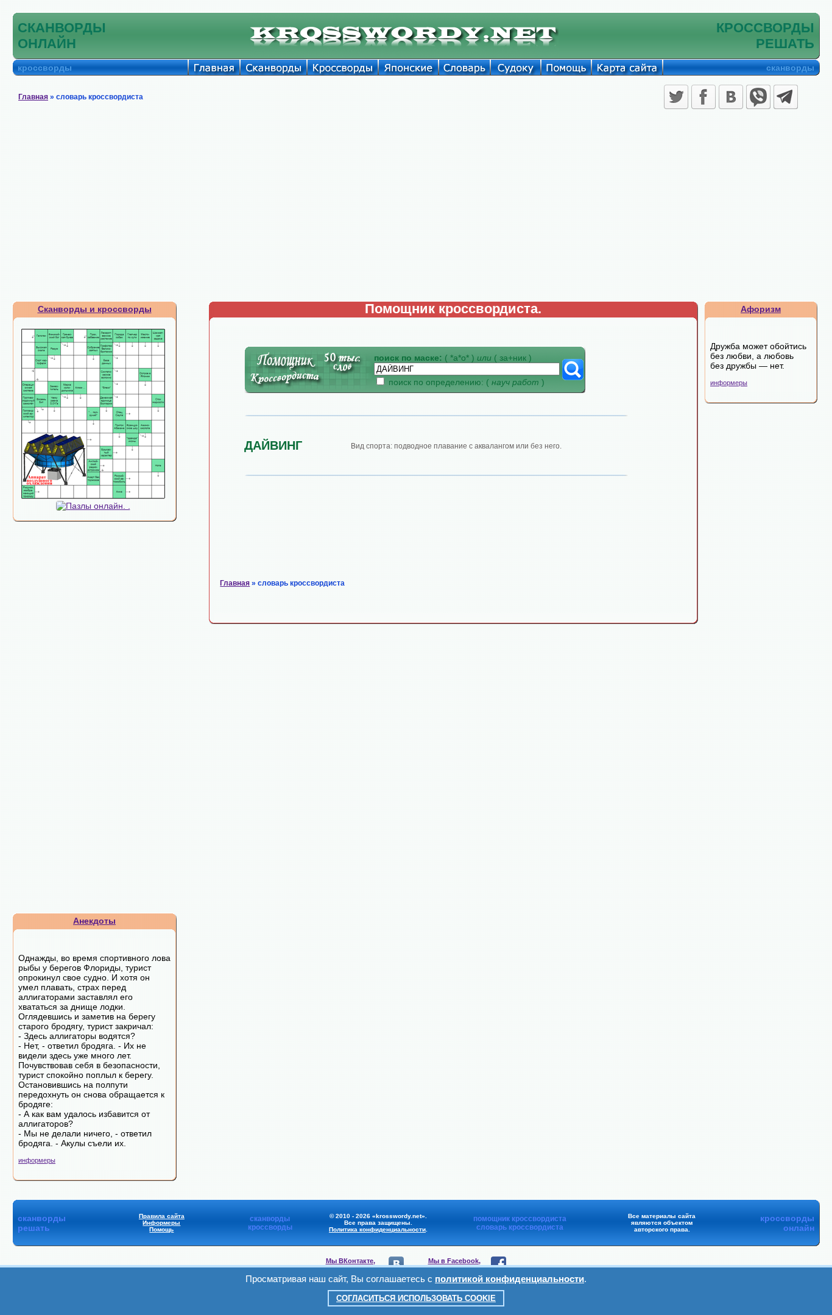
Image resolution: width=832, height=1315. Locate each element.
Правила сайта (162, 1216)
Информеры (161, 1222)
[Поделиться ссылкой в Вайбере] (758, 97)
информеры (36, 1160)
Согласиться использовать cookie (416, 1298)
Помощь (161, 1229)
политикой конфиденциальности (509, 1279)
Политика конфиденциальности (377, 1229)
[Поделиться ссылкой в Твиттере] (676, 97)
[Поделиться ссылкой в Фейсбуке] (703, 97)
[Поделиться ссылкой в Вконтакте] (731, 97)
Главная (33, 97)
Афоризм (761, 309)
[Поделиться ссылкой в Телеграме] (786, 97)
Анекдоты (94, 921)
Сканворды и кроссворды (95, 309)
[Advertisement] (416, 209)
